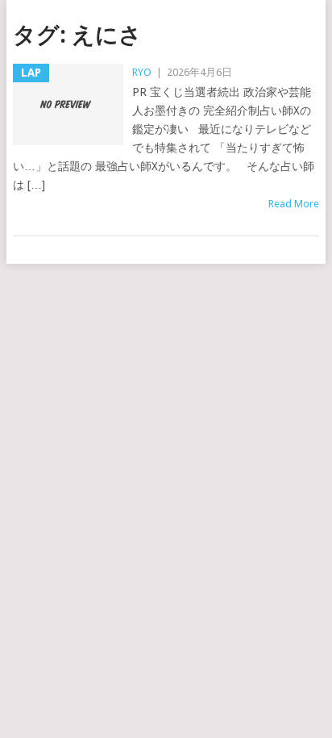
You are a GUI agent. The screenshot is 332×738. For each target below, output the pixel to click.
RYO (141, 72)
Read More (293, 204)
